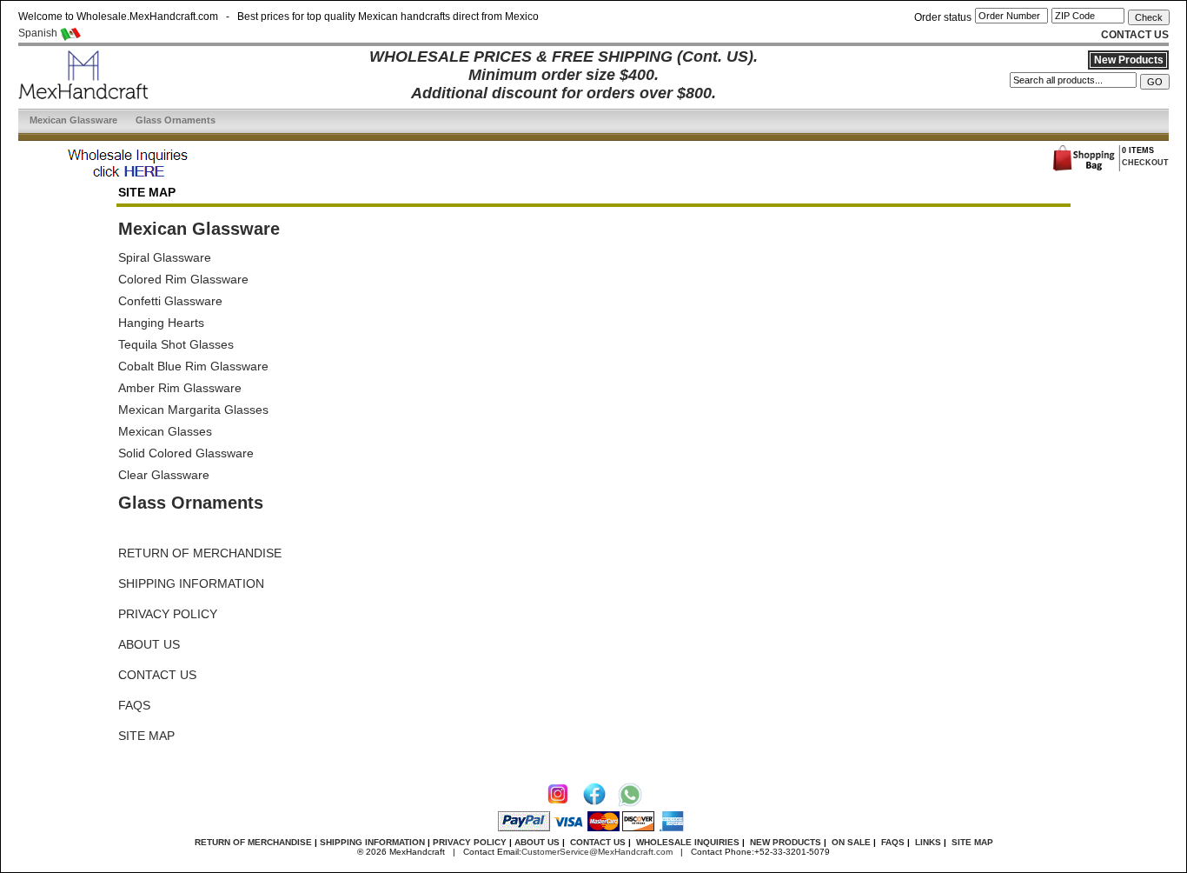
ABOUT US (149, 644)
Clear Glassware (163, 475)
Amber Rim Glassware (180, 388)
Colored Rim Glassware (183, 279)
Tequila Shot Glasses (176, 344)
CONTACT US (157, 675)
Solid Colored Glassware (186, 453)
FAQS (134, 705)
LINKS (928, 842)
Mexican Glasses (165, 431)
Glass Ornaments (176, 120)
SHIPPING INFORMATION (191, 583)
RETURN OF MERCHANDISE (200, 553)
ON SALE (851, 842)
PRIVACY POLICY (167, 614)
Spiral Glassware (164, 257)
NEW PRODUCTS (785, 842)
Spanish (39, 33)
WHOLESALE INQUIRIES (687, 842)
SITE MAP (146, 736)
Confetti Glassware (170, 301)
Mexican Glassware (73, 120)
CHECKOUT (1145, 162)
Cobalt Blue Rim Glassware (193, 366)
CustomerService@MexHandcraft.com (597, 851)
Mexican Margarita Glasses (193, 410)
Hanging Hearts (161, 323)
